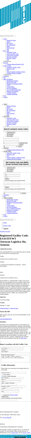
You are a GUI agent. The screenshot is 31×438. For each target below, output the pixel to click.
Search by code (23, 143)
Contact (5, 97)
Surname (4, 350)
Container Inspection (12, 94)
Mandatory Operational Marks (14, 83)
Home (5, 222)
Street (3, 379)
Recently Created (11, 58)
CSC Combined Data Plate (14, 89)
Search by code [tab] (11, 132)
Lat (2, 390)
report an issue (14, 308)
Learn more (22, 437)
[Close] (0, 341)
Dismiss (17, 437)
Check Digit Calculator (13, 55)
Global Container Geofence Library (16, 72)
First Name (4, 348)
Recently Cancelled (12, 57)
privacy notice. (27, 432)
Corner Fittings (10, 86)
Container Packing (11, 92)
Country (4, 388)
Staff (8, 49)
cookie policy (14, 432)
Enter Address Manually (9, 376)
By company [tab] (10, 134)
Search (21, 144)
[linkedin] (1, 422)
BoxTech (5, 63)
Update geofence (4, 308)
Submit (7, 179)
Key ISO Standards (12, 88)
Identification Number (12, 80)
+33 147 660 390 (6, 417)
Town (3, 381)
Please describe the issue (8, 355)
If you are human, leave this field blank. (15, 180)
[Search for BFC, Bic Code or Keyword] (16, 36)
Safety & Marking (8, 79)
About (5, 39)
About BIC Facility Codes (13, 67)
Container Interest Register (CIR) (15, 64)
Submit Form (5, 396)
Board (8, 46)
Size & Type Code (11, 82)
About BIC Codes (11, 52)
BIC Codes (6, 51)
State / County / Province (7, 383)
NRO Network (10, 48)
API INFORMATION (6, 319)
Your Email (4, 351)
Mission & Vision (11, 40)
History (8, 42)
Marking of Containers (12, 91)
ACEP (8, 85)
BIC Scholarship (11, 45)
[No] (26, 437)
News (4, 95)
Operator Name (5, 372)
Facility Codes (7, 66)
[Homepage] (15, 29)
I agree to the (10, 395)
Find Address (6, 374)
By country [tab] (9, 136)
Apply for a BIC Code (12, 54)
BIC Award (10, 43)
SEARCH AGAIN (5, 231)
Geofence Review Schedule (14, 73)
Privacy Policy (14, 395)
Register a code (11, 69)
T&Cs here (23, 338)
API (8, 60)
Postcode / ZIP (5, 386)
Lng (2, 391)
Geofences (6, 76)
